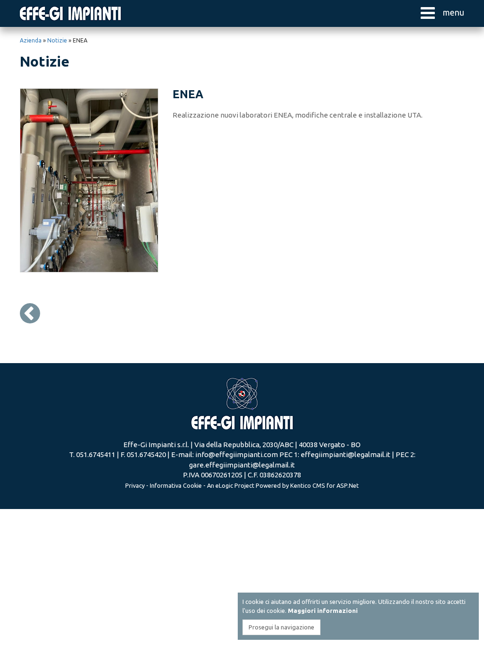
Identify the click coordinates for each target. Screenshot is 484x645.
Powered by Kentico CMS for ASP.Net (307, 485)
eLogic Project (235, 485)
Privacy (135, 485)
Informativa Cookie (176, 485)
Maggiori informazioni (323, 610)
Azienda (31, 40)
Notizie (57, 40)
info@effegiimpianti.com (236, 454)
